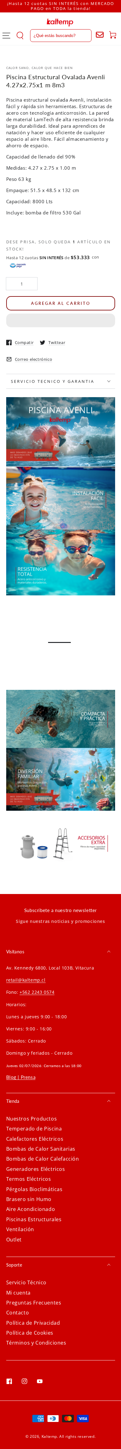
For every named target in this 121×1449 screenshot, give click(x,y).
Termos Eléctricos (28, 1179)
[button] (60, 321)
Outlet (14, 1239)
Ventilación (20, 1229)
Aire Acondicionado (30, 1209)
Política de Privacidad (33, 1322)
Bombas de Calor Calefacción (42, 1158)
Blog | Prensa (21, 1077)
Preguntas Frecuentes (33, 1302)
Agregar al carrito (60, 303)
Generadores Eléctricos (35, 1169)
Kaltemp (49, 1436)
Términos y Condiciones (36, 1342)
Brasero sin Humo (29, 1199)
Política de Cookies (29, 1332)
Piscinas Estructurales (34, 1219)
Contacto (17, 1312)
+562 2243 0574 (37, 992)
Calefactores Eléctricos (35, 1138)
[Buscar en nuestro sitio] (54, 35)
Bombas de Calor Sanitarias (41, 1148)
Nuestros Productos (31, 1118)
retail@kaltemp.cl (26, 980)
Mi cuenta (18, 1292)
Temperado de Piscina (34, 1128)
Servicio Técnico (26, 1282)
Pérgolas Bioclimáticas (34, 1189)
